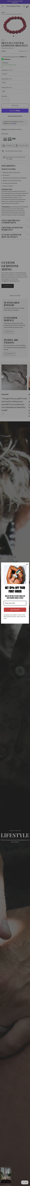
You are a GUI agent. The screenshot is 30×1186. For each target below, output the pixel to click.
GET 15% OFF (15, 609)
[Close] (27, 564)
